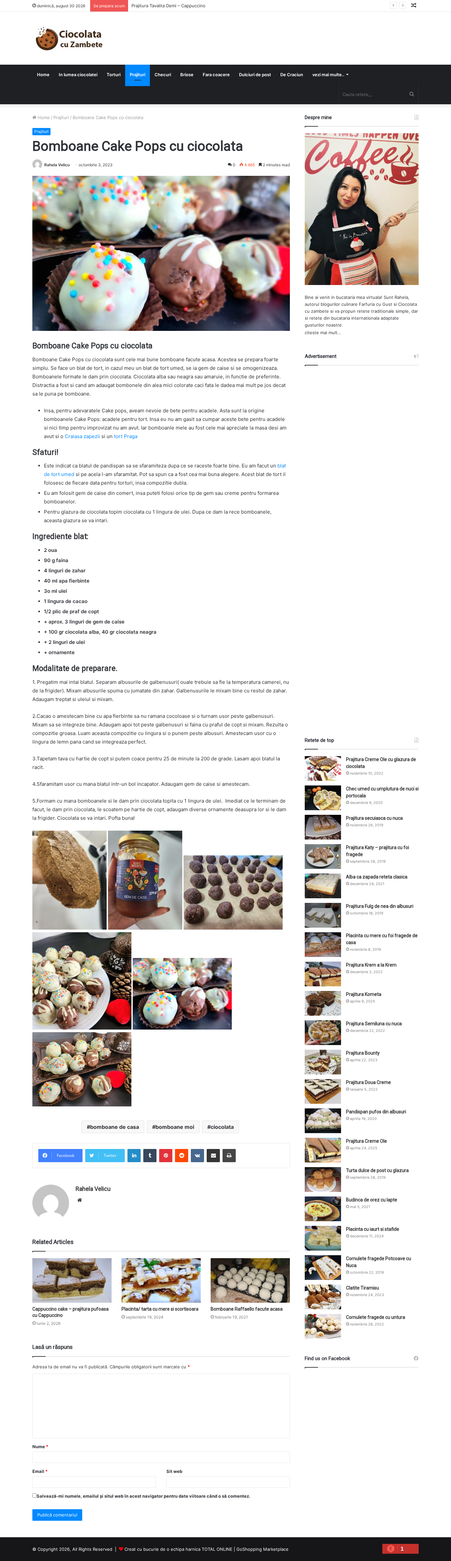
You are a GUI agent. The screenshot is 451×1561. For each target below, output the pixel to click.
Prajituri (137, 74)
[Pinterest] (165, 1155)
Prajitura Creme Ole (366, 1141)
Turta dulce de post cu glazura (377, 1170)
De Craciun (291, 74)
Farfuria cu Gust (375, 304)
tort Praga (125, 436)
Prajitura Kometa (363, 994)
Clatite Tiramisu (362, 1287)
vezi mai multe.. (328, 74)
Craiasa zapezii (82, 436)
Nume (40, 1446)
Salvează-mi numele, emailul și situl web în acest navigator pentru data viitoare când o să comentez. (143, 1496)
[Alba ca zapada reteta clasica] (323, 886)
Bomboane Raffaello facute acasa (247, 1309)
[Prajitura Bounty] (323, 1062)
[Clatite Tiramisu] (323, 1297)
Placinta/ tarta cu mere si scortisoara (159, 1309)
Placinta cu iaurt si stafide (372, 1229)
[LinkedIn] (134, 1155)
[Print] (229, 1155)
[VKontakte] (197, 1155)
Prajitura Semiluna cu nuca (374, 1023)
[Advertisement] (361, 545)
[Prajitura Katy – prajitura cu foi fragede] (323, 856)
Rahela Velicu (57, 164)
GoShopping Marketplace (262, 1549)
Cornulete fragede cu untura (375, 1317)
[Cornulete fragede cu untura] (323, 1326)
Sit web (174, 1471)
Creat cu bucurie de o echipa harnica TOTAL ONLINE (178, 1549)
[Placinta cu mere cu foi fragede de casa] (323, 944)
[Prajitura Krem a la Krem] (323, 974)
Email (40, 1471)
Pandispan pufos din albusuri (376, 1111)
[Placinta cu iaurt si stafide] (323, 1238)
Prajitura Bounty (363, 1053)
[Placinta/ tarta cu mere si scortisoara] (161, 1280)
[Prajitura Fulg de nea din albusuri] (323, 915)
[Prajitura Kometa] (323, 1003)
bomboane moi (175, 1127)
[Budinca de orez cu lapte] (323, 1208)
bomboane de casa (114, 1127)
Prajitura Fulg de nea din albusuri (379, 906)
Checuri (163, 74)
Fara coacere (216, 74)
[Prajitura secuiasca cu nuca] (323, 827)
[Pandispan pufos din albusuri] (323, 1120)
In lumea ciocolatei (78, 74)
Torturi (114, 74)
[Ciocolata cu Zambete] (69, 38)
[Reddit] (181, 1155)
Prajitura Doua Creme (368, 1082)
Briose (186, 74)
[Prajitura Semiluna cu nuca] (323, 1032)
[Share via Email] (213, 1155)
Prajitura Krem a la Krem (371, 965)
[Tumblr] (149, 1155)
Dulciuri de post (255, 74)
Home (43, 74)
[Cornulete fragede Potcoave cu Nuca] (323, 1267)
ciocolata (222, 1127)
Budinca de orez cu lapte (371, 1199)
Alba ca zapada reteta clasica (376, 876)
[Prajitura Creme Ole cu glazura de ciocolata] (323, 768)
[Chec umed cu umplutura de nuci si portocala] (323, 797)
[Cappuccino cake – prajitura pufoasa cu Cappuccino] (72, 1280)
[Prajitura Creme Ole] (323, 1150)
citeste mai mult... (323, 332)
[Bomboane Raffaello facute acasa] (250, 1280)
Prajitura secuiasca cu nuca (374, 818)
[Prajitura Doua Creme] (323, 1091)
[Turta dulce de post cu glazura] (323, 1179)
